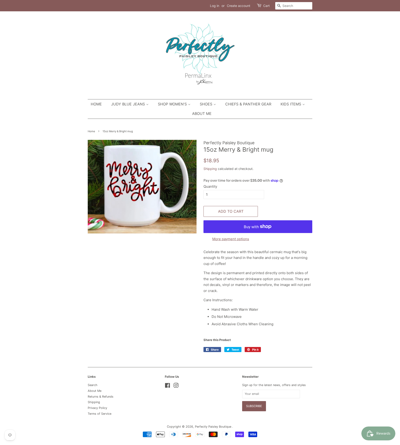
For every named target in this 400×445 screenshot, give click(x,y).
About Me (202, 113)
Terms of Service (99, 413)
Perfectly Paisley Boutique (213, 426)
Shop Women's (173, 104)
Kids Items (291, 104)
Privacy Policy (97, 408)
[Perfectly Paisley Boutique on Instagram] (175, 386)
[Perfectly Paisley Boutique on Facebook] (167, 386)
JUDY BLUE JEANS (128, 104)
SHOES (206, 104)
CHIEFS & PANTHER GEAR (248, 104)
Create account (238, 6)
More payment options (230, 239)
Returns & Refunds (100, 396)
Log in (214, 6)
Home (96, 104)
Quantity (210, 186)
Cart (266, 6)
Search (92, 385)
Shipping (210, 169)
